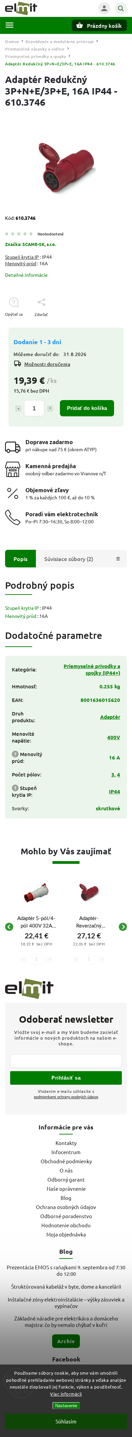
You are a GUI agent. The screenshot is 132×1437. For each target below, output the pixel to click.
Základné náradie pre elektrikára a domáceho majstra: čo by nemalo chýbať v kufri (66, 1321)
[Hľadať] (121, 8)
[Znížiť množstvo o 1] (18, 408)
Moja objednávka (66, 1234)
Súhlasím (66, 1421)
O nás (66, 1170)
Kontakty (66, 1143)
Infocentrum (66, 1152)
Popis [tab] (20, 558)
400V (113, 737)
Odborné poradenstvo (66, 1216)
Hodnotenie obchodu (66, 1225)
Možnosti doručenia (47, 364)
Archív (66, 1341)
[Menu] (9, 25)
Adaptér (110, 716)
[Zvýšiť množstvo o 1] (50, 408)
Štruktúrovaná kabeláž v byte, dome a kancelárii (66, 1286)
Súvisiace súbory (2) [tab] (68, 558)
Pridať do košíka (87, 408)
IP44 (114, 791)
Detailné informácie (26, 275)
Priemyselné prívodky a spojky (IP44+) (92, 669)
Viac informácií (66, 1394)
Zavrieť (104, 326)
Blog (66, 1197)
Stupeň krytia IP (22, 257)
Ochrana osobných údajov (66, 1207)
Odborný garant (66, 1179)
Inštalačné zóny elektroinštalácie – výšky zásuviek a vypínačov (66, 1302)
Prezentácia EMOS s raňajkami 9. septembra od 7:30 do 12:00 (66, 1270)
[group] (36, 927)
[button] (36, 950)
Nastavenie (66, 1405)
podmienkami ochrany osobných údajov (66, 1096)
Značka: (30, 244)
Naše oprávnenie (66, 1188)
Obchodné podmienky (66, 1161)
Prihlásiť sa (66, 1078)
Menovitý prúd (20, 263)
